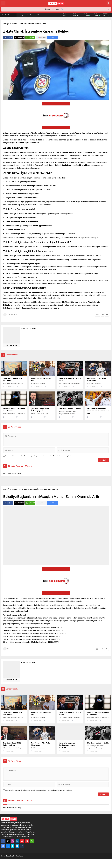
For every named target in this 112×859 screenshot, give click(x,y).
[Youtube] (22, 841)
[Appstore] (8, 846)
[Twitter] (8, 841)
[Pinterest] (27, 841)
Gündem (14, 24)
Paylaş (10, 37)
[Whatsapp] (32, 841)
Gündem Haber (12, 314)
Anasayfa (6, 24)
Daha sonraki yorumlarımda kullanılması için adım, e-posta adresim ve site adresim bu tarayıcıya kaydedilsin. (39, 456)
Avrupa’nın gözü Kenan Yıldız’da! (29, 15)
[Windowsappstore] (17, 846)
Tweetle (21, 37)
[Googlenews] (3, 846)
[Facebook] (3, 841)
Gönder (32, 37)
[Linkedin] (17, 841)
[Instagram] (12, 841)
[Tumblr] (22, 846)
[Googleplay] (12, 846)
